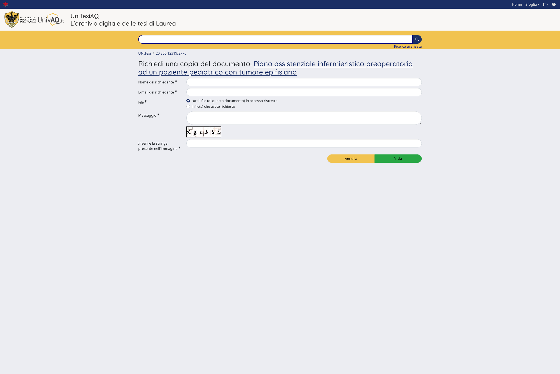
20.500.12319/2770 (171, 53)
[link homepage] (7, 4)
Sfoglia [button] (531, 4)
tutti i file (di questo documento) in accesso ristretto (235, 100)
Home (517, 4)
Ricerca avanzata (408, 46)
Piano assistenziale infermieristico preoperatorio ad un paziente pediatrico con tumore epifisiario (275, 67)
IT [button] (544, 4)
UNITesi (144, 53)
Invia (398, 158)
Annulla (351, 158)
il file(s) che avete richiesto (213, 106)
